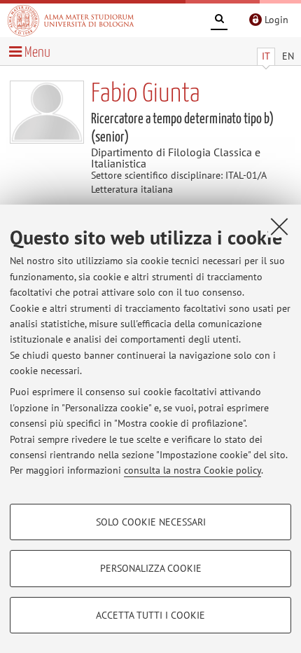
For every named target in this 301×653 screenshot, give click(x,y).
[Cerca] (219, 21)
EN (288, 56)
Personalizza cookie (151, 568)
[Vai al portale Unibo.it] (70, 20)
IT (266, 56)
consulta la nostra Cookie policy (192, 470)
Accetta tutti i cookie (150, 615)
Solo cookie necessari (151, 522)
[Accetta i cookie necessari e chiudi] (279, 226)
